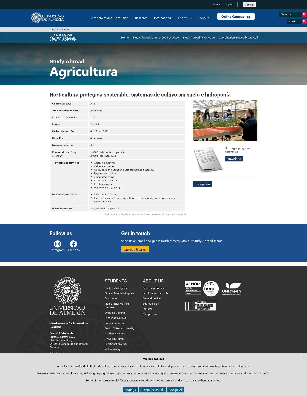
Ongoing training (115, 312)
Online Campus (233, 16)
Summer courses (114, 323)
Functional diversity (116, 344)
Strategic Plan (151, 303)
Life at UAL (185, 17)
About (204, 17)
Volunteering (112, 349)
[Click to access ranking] (200, 305)
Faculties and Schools (155, 293)
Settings (130, 389)
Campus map (150, 314)
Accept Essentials (152, 389)
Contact (249, 4)
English (229, 4)
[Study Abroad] (63, 37)
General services (152, 298)
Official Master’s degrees (119, 293)
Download (234, 158)
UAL (52, 29)
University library (114, 338)
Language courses (115, 318)
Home (125, 37)
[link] (249, 4)
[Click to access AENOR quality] (202, 288)
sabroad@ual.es (135, 249)
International (163, 17)
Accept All (176, 389)
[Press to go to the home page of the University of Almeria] (47, 18)
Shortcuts (286, 14)
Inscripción (202, 184)
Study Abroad (63, 29)
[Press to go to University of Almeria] (67, 296)
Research (141, 17)
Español (216, 4)
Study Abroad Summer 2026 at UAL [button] (155, 37)
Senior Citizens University (119, 328)
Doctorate (111, 298)
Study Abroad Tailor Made (199, 37)
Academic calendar (116, 333)
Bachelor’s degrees (116, 288)
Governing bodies (153, 288)
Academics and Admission (109, 17)
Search (292, 21)
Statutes (147, 308)
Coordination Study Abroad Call (238, 37)
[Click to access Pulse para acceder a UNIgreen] (231, 288)
